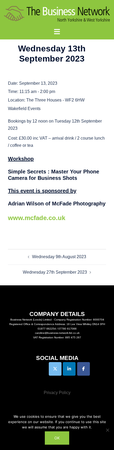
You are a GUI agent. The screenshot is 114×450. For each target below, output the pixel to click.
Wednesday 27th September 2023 (55, 272)
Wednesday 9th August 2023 (59, 256)
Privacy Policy (57, 392)
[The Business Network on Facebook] (83, 369)
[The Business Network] (57, 13)
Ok (57, 438)
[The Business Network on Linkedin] (69, 369)
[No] (107, 430)
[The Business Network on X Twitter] (55, 369)
